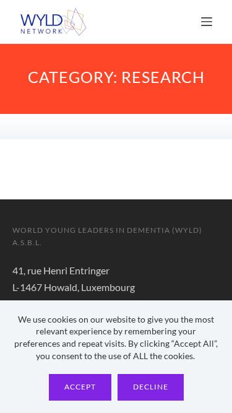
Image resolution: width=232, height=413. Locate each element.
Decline (150, 386)
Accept (80, 386)
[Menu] (206, 21)
